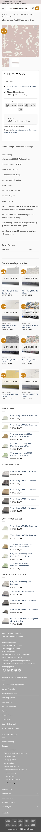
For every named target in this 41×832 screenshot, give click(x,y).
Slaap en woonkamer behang (22, 15)
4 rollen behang (8, 741)
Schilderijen (6, 806)
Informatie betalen (9, 706)
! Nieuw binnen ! (10, 750)
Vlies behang (7, 17)
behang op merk (9, 756)
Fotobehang (6, 793)
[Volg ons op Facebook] (4, 670)
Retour (4, 711)
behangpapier (26, 130)
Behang (5, 15)
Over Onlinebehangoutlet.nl (13, 684)
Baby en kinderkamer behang (14, 753)
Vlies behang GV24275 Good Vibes (30, 361)
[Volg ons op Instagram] (8, 670)
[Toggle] (38, 746)
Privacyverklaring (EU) (10, 728)
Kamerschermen (8, 802)
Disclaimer (6, 719)
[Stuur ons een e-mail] (16, 670)
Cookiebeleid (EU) (9, 724)
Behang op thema (10, 760)
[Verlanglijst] (32, 8)
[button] (3, 8)
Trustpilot (5, 813)
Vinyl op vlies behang (13, 779)
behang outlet (16, 130)
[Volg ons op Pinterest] (20, 670)
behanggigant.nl (8, 666)
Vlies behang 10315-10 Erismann (30, 292)
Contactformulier (8, 689)
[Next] (36, 41)
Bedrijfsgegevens (8, 697)
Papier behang (11, 773)
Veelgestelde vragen (9, 693)
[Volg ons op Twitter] (12, 670)
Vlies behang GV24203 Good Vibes (10, 292)
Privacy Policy (7, 715)
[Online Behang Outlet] (18, 8)
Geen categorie (8, 798)
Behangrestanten (10, 766)
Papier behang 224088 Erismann (10, 395)
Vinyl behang (10, 776)
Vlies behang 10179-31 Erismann (30, 395)
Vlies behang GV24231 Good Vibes (30, 326)
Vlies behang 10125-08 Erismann (10, 361)
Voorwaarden (7, 702)
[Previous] (5, 41)
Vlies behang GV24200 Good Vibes (10, 326)
